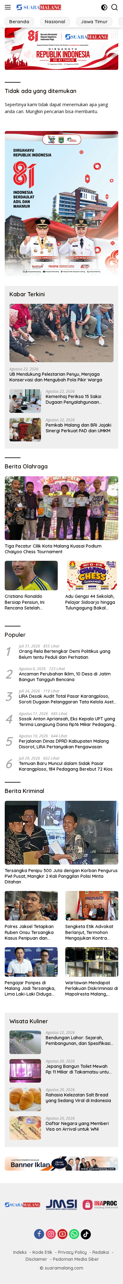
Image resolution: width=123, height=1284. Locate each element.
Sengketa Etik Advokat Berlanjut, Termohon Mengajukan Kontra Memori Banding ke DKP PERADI (90, 932)
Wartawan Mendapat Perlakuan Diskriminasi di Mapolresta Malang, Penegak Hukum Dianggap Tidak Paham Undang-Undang (91, 988)
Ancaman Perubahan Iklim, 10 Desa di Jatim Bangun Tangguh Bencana (65, 676)
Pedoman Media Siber (76, 1259)
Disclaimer (36, 1259)
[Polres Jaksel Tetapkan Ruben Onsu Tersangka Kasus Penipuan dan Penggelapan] (31, 906)
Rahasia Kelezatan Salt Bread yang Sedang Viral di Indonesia (78, 1097)
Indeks (20, 1252)
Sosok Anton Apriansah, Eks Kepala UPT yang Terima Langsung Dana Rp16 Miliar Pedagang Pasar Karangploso (67, 721)
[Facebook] (39, 1234)
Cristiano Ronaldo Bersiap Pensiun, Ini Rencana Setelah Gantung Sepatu (24, 602)
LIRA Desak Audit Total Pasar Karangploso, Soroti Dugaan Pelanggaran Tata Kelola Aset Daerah (66, 699)
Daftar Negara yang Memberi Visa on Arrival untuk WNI (77, 1126)
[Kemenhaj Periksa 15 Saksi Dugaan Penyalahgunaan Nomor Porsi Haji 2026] (25, 401)
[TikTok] (86, 1234)
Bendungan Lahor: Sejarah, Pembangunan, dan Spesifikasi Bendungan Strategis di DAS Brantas (78, 1040)
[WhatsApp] (74, 1234)
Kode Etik (42, 1252)
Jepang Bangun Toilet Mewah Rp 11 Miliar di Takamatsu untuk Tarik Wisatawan (78, 1069)
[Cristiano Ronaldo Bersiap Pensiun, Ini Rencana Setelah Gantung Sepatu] (31, 575)
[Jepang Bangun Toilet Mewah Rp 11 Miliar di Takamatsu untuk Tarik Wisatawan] (25, 1071)
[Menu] (9, 7)
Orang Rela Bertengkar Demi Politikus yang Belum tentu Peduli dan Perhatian (64, 654)
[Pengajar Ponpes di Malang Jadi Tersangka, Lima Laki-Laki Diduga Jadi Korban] (31, 962)
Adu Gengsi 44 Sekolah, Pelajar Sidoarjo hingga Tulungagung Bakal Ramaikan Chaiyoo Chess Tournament (90, 602)
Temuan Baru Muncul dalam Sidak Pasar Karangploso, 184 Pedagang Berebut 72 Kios (66, 766)
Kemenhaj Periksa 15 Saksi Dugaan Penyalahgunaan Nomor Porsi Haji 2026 (73, 399)
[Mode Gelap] (104, 7)
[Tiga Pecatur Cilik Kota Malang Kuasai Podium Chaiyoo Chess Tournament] (61, 508)
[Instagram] (51, 1234)
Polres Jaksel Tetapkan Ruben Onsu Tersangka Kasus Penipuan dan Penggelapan (29, 932)
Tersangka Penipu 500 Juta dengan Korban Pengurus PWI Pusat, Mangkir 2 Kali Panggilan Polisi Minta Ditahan (61, 876)
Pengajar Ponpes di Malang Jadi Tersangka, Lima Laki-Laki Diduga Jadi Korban (30, 988)
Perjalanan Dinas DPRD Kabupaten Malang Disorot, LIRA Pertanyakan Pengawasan (64, 744)
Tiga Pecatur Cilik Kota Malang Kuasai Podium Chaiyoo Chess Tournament (53, 549)
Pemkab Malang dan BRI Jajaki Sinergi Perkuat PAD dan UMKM (78, 428)
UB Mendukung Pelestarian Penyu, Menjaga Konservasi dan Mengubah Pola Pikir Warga (55, 377)
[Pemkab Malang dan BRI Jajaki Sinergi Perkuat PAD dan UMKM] (25, 429)
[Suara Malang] (38, 7)
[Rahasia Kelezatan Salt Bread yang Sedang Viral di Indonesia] (25, 1099)
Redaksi (100, 1252)
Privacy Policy (72, 1252)
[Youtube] (62, 1234)
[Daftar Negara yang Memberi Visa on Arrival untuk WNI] (25, 1128)
